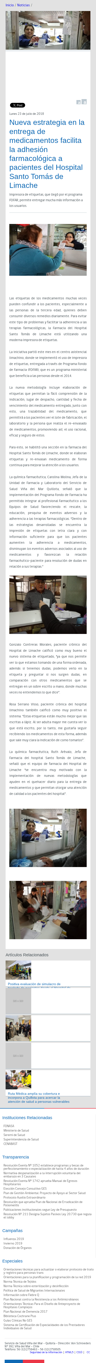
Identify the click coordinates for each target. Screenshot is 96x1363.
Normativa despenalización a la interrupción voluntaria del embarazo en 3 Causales (42, 1175)
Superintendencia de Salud (21, 1139)
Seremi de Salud (14, 1135)
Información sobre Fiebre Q (21, 1295)
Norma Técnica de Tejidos (19, 1281)
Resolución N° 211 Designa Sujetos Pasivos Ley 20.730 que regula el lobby (47, 1216)
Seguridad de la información (46, 1352)
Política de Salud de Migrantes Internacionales (34, 1290)
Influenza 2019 (13, 1239)
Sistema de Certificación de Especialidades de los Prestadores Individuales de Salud (44, 1327)
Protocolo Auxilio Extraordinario (24, 1197)
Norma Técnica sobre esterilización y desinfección (36, 1286)
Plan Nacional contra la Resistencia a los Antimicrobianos (41, 1299)
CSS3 (79, 1352)
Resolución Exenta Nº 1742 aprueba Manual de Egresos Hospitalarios (40, 1183)
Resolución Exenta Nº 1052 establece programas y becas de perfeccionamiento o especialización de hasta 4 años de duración (46, 1167)
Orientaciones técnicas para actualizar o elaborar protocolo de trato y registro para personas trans (48, 1271)
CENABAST (10, 1144)
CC (88, 1352)
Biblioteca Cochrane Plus (19, 1316)
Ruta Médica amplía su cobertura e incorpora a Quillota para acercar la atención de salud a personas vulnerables (38, 1097)
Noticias (23, 5)
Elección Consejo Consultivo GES (25, 1188)
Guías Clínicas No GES (17, 1320)
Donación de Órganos (17, 1248)
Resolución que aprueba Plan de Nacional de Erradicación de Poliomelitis (42, 1204)
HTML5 (69, 1352)
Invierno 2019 (12, 1243)
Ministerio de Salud (16, 1130)
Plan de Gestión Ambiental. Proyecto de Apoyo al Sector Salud (44, 1193)
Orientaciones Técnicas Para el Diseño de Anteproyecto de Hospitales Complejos (41, 1306)
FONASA (8, 1126)
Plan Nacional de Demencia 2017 (25, 1311)
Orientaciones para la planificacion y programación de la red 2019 (47, 1277)
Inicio (10, 5)
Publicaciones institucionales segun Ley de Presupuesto (40, 1209)
